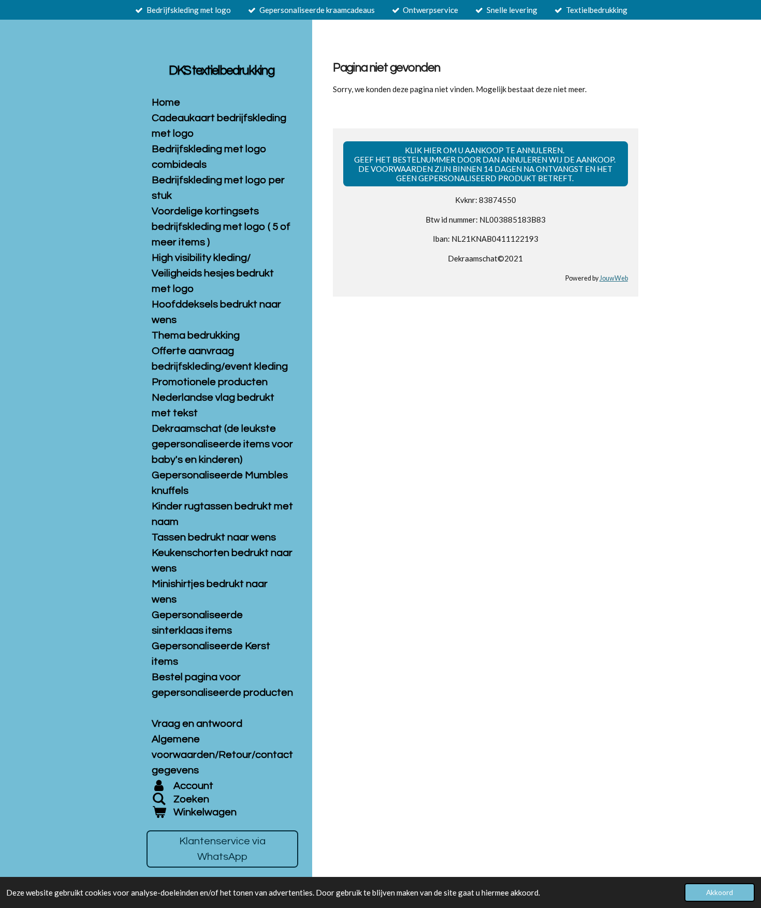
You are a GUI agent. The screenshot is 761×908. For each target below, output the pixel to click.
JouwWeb (613, 278)
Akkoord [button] (719, 892)
